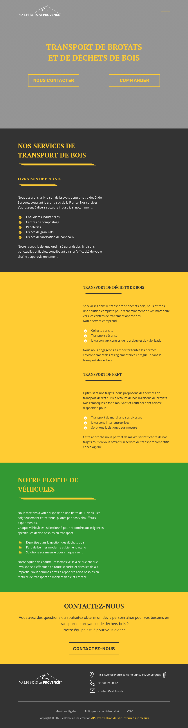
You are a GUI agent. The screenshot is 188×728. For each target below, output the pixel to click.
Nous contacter (53, 80)
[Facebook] (164, 675)
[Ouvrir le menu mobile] (165, 11)
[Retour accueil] (41, 16)
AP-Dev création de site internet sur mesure (120, 718)
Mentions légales (66, 711)
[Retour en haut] (179, 719)
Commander (134, 80)
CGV (130, 711)
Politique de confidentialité (102, 711)
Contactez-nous (94, 648)
